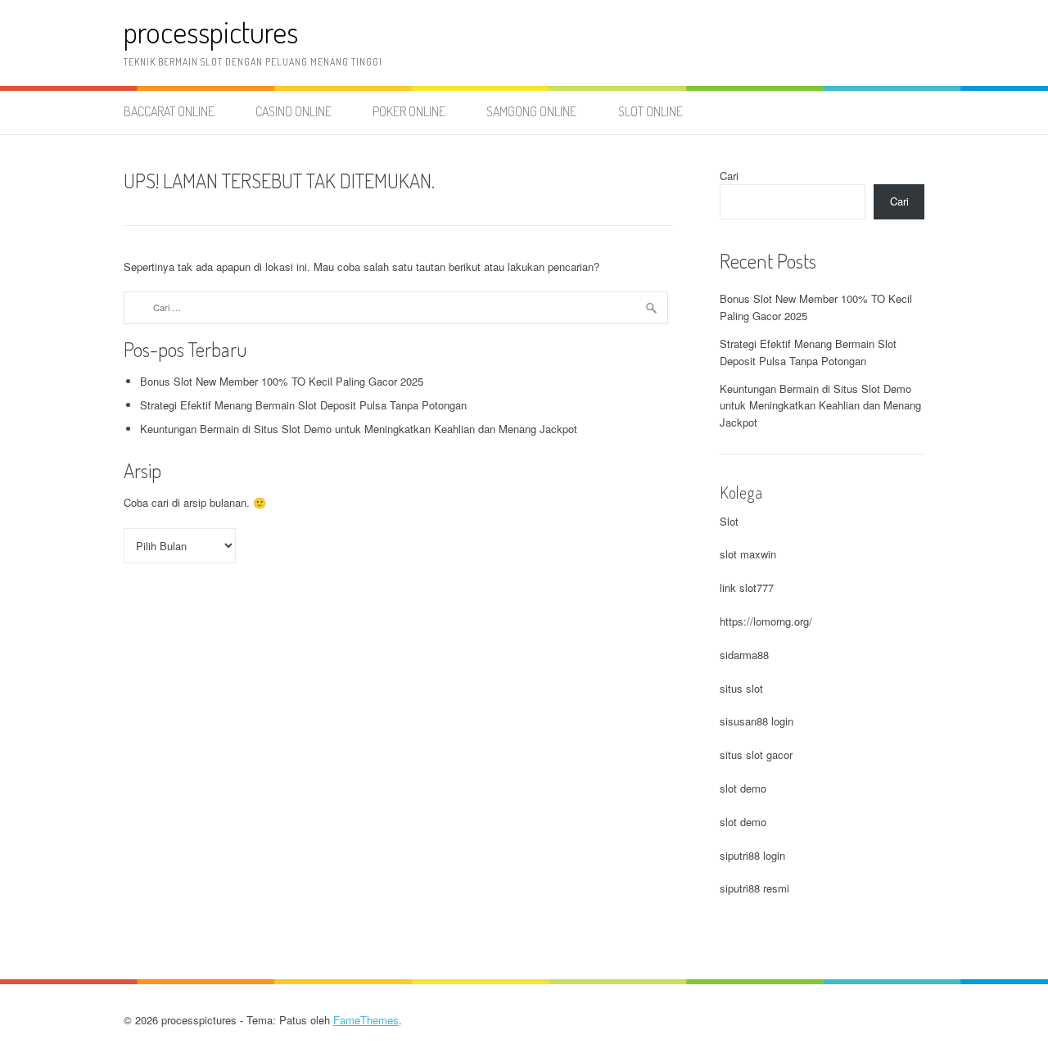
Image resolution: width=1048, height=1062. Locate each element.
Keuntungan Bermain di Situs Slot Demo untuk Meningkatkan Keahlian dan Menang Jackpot (358, 428)
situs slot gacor (756, 754)
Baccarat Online (169, 111)
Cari (729, 175)
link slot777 (747, 587)
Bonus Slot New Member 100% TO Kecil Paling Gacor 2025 (281, 381)
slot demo (743, 788)
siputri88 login (752, 855)
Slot (729, 521)
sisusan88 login (756, 721)
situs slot (741, 688)
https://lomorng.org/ (766, 621)
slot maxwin (748, 554)
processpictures (211, 31)
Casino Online (293, 111)
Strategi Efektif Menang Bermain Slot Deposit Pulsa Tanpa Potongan (303, 405)
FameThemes (366, 1020)
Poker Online (409, 111)
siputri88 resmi (754, 888)
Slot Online (650, 111)
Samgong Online (531, 111)
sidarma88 (744, 654)
